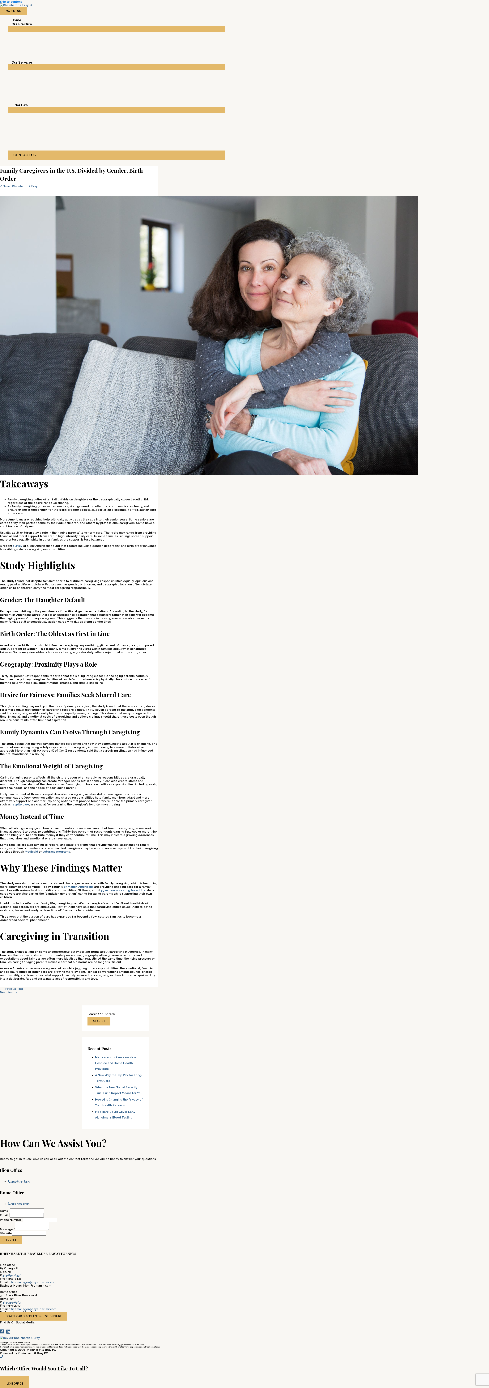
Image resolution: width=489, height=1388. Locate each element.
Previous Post (11, 989)
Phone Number (11, 1220)
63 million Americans (78, 887)
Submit (11, 1239)
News (7, 186)
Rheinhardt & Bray (25, 186)
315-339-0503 (11, 1302)
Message (7, 1229)
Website (6, 1233)
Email (5, 1215)
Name (5, 1210)
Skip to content (11, 1)
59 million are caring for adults (123, 890)
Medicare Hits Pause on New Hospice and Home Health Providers (115, 1063)
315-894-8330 (11, 1275)
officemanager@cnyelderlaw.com (32, 1282)
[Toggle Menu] (116, 29)
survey (17, 546)
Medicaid (31, 851)
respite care (20, 804)
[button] (116, 155)
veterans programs (56, 851)
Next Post (8, 992)
